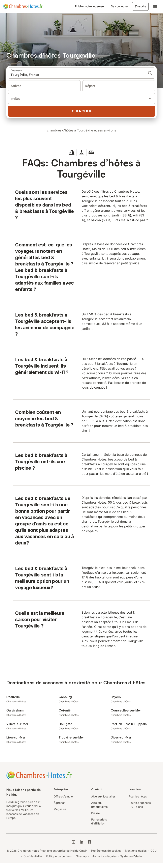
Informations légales (103, 856)
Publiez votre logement (90, 6)
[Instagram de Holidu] (73, 842)
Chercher (81, 111)
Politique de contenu (59, 856)
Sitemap (81, 856)
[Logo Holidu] (23, 6)
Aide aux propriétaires (99, 804)
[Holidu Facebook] (89, 842)
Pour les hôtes (138, 796)
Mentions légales (136, 850)
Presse (95, 813)
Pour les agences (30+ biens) (140, 804)
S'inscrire (140, 6)
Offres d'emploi (63, 796)
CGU (153, 850)
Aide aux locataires (103, 796)
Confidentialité (32, 856)
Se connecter (119, 6)
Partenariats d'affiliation (99, 821)
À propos (59, 802)
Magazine (60, 809)
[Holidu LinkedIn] (81, 842)
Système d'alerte (131, 856)
